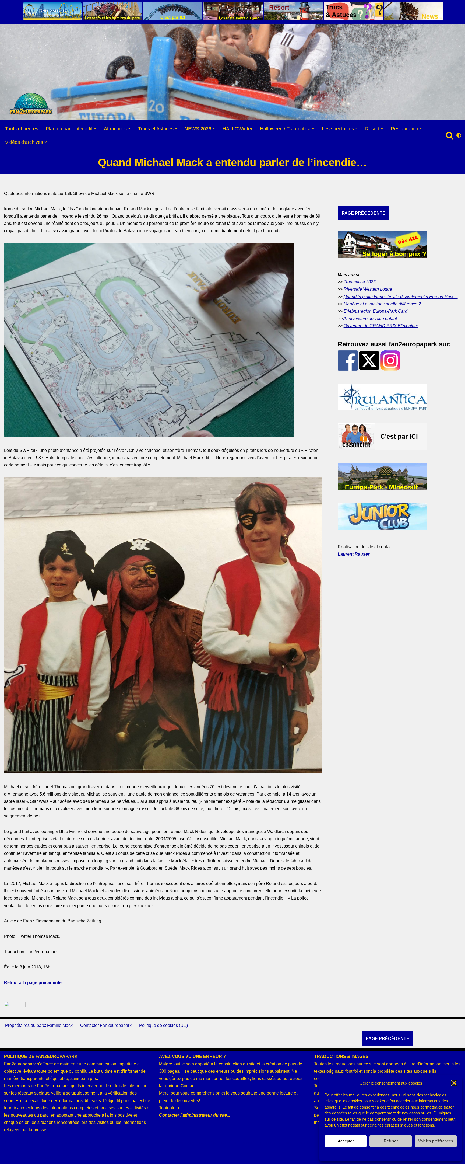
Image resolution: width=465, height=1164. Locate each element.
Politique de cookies (388, 1153)
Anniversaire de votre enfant (370, 318)
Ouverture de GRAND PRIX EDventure (381, 325)
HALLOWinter (237, 128)
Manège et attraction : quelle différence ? (382, 304)
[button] (454, 1083)
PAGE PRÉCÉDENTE (363, 213)
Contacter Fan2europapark (106, 1025)
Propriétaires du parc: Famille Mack (39, 1025)
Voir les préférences (435, 1141)
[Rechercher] (449, 135)
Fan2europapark (39, 1157)
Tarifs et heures (21, 128)
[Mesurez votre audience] (15, 1005)
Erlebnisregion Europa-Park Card (375, 311)
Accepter (346, 1141)
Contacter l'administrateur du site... (194, 1115)
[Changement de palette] (458, 135)
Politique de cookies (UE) (163, 1025)
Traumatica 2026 (360, 282)
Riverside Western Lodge (368, 289)
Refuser (391, 1141)
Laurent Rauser (353, 554)
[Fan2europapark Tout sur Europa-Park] (31, 103)
